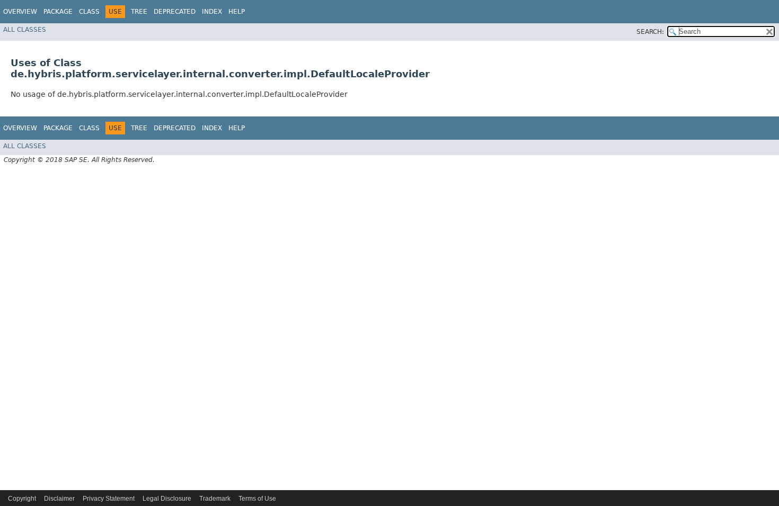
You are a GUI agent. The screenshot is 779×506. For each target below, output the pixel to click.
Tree (139, 11)
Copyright (22, 498)
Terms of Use (257, 498)
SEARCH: (650, 31)
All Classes (24, 29)
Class (89, 11)
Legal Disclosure (167, 498)
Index (212, 11)
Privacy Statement (109, 498)
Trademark (215, 498)
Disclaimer (59, 498)
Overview (20, 11)
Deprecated (175, 11)
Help (236, 11)
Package (58, 11)
